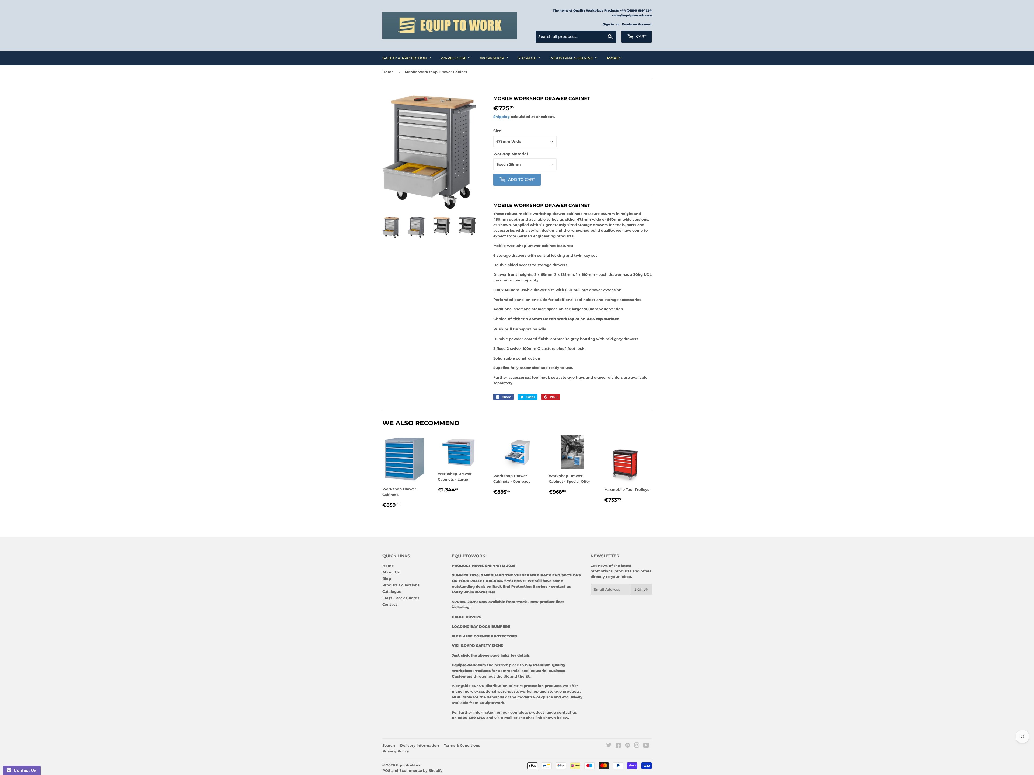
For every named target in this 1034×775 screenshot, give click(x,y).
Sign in (608, 24)
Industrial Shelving (572, 58)
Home (388, 72)
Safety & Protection (405, 58)
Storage (527, 58)
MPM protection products (537, 686)
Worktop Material (510, 154)
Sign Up (641, 589)
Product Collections (401, 585)
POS (386, 770)
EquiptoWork (408, 765)
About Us (391, 572)
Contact (389, 604)
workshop (530, 691)
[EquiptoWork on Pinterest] (627, 746)
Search (388, 745)
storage (555, 691)
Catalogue (391, 591)
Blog (386, 578)
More (613, 58)
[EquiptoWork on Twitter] (609, 746)
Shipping (501, 116)
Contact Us (23, 770)
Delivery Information (419, 745)
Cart (640, 36)
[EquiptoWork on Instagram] (637, 746)
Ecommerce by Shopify (421, 770)
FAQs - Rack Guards (400, 598)
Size (497, 130)
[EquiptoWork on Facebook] (618, 746)
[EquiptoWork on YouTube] (646, 746)
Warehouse (454, 58)
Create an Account (637, 24)
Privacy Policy (395, 751)
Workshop (492, 58)
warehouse (507, 691)
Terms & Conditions (462, 745)
